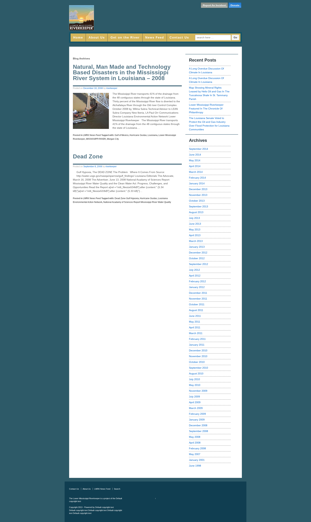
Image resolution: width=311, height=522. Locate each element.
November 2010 (198, 356)
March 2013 (196, 241)
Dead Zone (88, 156)
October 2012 (197, 258)
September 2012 (198, 264)
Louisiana (152, 135)
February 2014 (197, 177)
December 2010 (198, 350)
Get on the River (125, 37)
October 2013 (197, 200)
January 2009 (197, 419)
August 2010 (196, 373)
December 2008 (198, 425)
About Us (97, 37)
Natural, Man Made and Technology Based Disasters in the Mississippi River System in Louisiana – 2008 (122, 72)
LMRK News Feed (92, 135)
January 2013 (197, 246)
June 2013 (195, 223)
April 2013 (194, 235)
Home (78, 37)
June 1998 (195, 465)
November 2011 (198, 298)
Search (117, 489)
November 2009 (198, 390)
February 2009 (197, 413)
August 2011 (196, 310)
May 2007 (194, 454)
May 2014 (194, 160)
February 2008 (197, 448)
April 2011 (194, 327)
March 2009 (196, 408)
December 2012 (198, 252)
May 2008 (194, 436)
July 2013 (194, 218)
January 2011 (196, 344)
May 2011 (194, 321)
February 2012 (197, 281)
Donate (235, 5)
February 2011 (197, 339)
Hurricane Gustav (138, 135)
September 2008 (198, 431)
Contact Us (179, 37)
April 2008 (194, 442)
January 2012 (197, 287)
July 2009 (194, 396)
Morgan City (113, 139)
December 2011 (198, 292)
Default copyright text (104, 507)
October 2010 (197, 362)
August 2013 (196, 212)
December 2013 (198, 189)
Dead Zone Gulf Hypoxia (127, 198)
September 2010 (198, 367)
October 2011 (196, 304)
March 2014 (196, 171)
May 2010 (194, 385)
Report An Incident (214, 5)
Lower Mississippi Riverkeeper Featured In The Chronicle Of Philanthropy (206, 108)
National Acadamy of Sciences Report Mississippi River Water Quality (137, 202)
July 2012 (194, 269)
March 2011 (195, 333)
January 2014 (197, 183)
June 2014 (195, 154)
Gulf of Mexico (122, 135)
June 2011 (195, 315)
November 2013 (198, 195)
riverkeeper (111, 88)
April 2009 (194, 402)
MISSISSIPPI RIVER (96, 139)
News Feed (154, 37)
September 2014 (198, 148)
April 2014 (194, 166)
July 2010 (194, 379)
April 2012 (194, 275)
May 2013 (194, 229)
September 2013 (198, 206)
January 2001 (197, 459)
